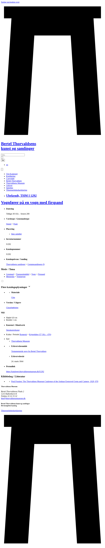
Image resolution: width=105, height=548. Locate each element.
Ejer (7, 339)
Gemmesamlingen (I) (36, 264)
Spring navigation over (10, 2)
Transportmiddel (22, 274)
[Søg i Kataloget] (2, 157)
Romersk (23, 334)
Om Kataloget (12, 174)
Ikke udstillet (16, 234)
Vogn (33, 274)
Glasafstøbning (12, 307)
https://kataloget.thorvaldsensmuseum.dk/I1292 (25, 371)
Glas (13, 297)
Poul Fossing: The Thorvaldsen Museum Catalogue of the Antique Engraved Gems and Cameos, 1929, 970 (54, 381)
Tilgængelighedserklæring (16, 190)
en (7, 165)
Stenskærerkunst (12, 330)
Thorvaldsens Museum (15, 183)
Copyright (10, 178)
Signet (8, 224)
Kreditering (10, 176)
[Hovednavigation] (2, 169)
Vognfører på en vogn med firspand (32, 202)
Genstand (10, 274)
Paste (15, 224)
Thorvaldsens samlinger (15, 264)
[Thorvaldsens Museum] (52, 479)
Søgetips (9, 188)
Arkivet (9, 185)
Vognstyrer (21, 276)
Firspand (41, 274)
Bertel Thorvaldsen (14, 181)
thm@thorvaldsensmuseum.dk (13, 398)
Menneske (10, 276)
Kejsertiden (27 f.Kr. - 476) (40, 334)
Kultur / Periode (12, 334)
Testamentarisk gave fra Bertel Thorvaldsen (28, 351)
